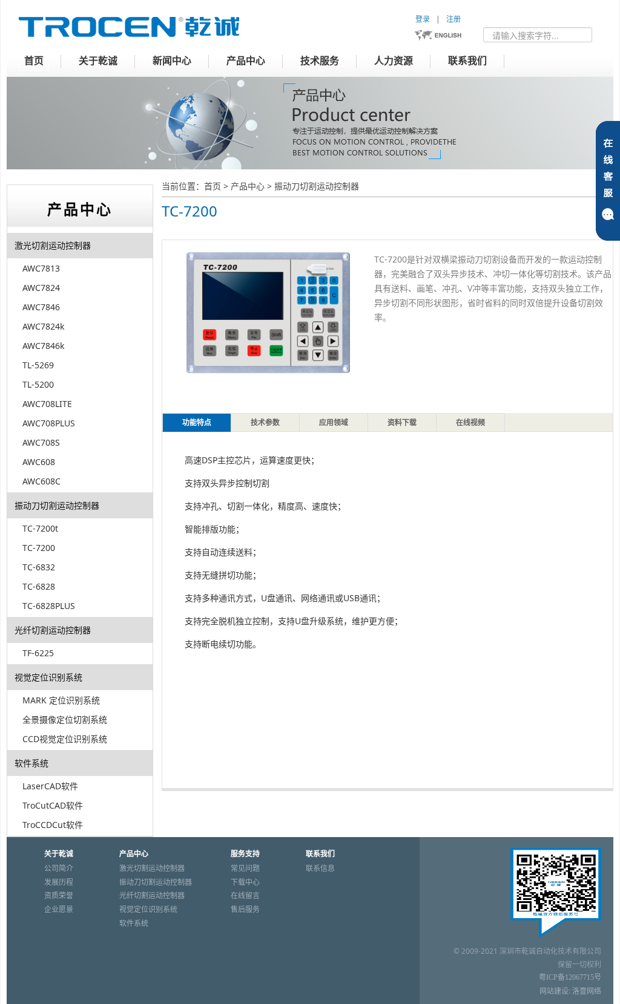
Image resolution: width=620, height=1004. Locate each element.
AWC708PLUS (48, 423)
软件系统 (31, 763)
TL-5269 (38, 365)
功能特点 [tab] (196, 423)
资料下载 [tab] (402, 423)
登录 (422, 19)
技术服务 (319, 61)
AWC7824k (43, 326)
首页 (34, 61)
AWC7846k (43, 345)
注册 (453, 19)
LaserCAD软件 (50, 786)
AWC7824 (41, 287)
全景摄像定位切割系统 (64, 719)
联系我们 (467, 61)
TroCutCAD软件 (52, 805)
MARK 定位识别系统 (61, 700)
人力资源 (393, 61)
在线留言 (245, 896)
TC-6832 (38, 567)
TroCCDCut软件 (52, 824)
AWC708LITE (47, 403)
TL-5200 (38, 384)
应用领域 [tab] (333, 423)
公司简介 (58, 868)
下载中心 (245, 882)
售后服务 (245, 909)
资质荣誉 (58, 896)
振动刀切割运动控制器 (316, 186)
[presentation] (196, 422)
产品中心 (245, 61)
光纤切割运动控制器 (53, 630)
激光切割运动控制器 (53, 245)
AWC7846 (41, 307)
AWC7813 (41, 268)
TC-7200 (38, 547)
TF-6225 (38, 653)
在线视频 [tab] (470, 423)
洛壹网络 (586, 991)
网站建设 (554, 991)
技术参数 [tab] (265, 423)
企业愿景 (58, 909)
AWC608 (38, 462)
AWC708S (41, 442)
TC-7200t (40, 528)
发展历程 (58, 882)
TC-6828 (38, 586)
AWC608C (41, 481)
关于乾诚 (98, 61)
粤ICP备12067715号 (570, 977)
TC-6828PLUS (48, 605)
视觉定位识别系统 (48, 677)
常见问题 (245, 868)
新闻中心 (172, 61)
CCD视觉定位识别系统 (64, 739)
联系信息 (320, 868)
